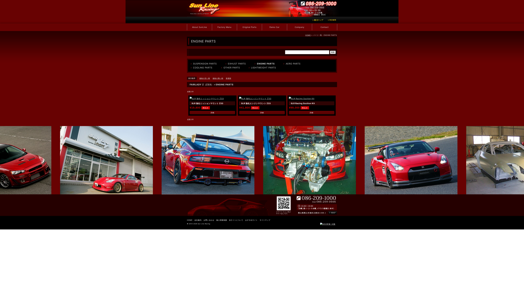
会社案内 (198, 220)
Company (299, 27)
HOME (308, 35)
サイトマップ (265, 220)
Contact (325, 27)
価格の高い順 (218, 78)
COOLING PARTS (202, 67)
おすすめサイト (251, 220)
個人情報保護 (221, 220)
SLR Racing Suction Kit (303, 103)
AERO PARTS (293, 63)
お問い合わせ (209, 220)
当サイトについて (236, 220)
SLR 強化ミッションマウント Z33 (207, 103)
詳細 (212, 113)
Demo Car (274, 27)
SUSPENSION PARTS (205, 63)
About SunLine (199, 27)
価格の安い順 (204, 78)
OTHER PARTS (232, 67)
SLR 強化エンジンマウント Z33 (256, 103)
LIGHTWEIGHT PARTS (263, 67)
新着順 (228, 78)
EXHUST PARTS (237, 63)
